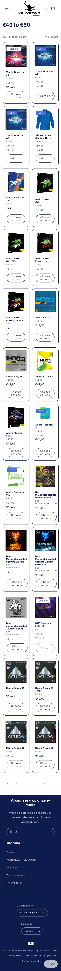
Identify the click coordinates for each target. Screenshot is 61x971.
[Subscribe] (50, 832)
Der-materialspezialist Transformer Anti (16, 626)
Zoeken (11, 852)
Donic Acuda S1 (15, 688)
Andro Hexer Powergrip (42, 259)
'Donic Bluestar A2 (44, 72)
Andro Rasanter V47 (15, 493)
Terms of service (16, 875)
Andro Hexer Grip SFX (13, 259)
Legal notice (50, 956)
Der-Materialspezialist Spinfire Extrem (16, 559)
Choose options (16, 96)
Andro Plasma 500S (14, 434)
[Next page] (53, 783)
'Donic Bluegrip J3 (15, 73)
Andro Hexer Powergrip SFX (14, 319)
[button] (7, 8)
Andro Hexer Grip (42, 200)
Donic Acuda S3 (44, 748)
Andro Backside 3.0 (15, 199)
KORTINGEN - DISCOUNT (21, 860)
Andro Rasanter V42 (44, 426)
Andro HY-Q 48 (14, 376)
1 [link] (7, 783)
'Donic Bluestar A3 (15, 136)
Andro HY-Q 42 (43, 317)
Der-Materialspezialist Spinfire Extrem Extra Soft (45, 560)
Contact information (32, 961)
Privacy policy (14, 956)
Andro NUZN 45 (44, 376)
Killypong (16, 951)
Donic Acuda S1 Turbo (44, 689)
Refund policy (14, 883)
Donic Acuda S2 (15, 748)
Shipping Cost (15, 867)
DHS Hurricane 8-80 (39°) (43, 624)
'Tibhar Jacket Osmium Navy (43, 136)
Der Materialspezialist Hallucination (45, 495)
